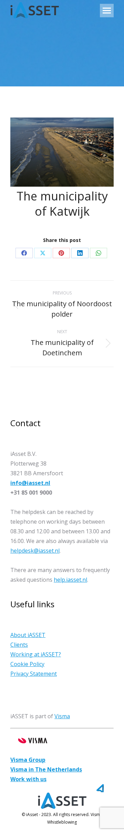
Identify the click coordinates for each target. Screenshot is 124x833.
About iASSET (27, 635)
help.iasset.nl (70, 579)
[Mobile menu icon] (107, 10)
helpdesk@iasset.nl (35, 550)
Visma (62, 716)
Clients (19, 644)
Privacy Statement (33, 673)
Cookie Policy (27, 664)
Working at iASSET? (35, 654)
